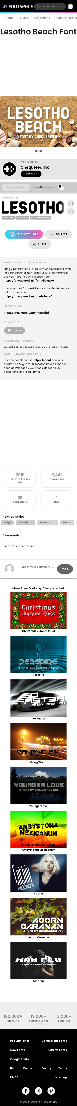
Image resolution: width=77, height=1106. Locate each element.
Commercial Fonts (54, 1041)
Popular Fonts (19, 1041)
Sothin (38, 893)
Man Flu (38, 981)
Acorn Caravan (38, 937)
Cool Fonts (17, 1050)
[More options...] (71, 211)
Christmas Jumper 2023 (38, 631)
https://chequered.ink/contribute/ (28, 296)
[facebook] (26, 1091)
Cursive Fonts (57, 1050)
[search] (50, 6)
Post (64, 568)
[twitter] (38, 1091)
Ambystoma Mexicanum (38, 850)
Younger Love (38, 806)
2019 (20, 474)
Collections (42, 18)
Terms (62, 1068)
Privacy (46, 1068)
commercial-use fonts (38, 1022)
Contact (31, 173)
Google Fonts (19, 1059)
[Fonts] (18, 6)
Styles (24, 18)
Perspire (38, 675)
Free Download (27, 234)
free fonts (13, 1021)
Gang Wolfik (38, 762)
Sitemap (61, 1077)
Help (13, 1068)
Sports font (43, 360)
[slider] (41, 187)
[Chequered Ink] (11, 169)
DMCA (14, 1077)
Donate (16, 330)
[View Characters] (71, 203)
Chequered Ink (35, 167)
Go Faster (38, 718)
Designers (64, 1021)
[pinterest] (51, 1091)
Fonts (10, 18)
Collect (61, 234)
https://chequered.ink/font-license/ (29, 280)
